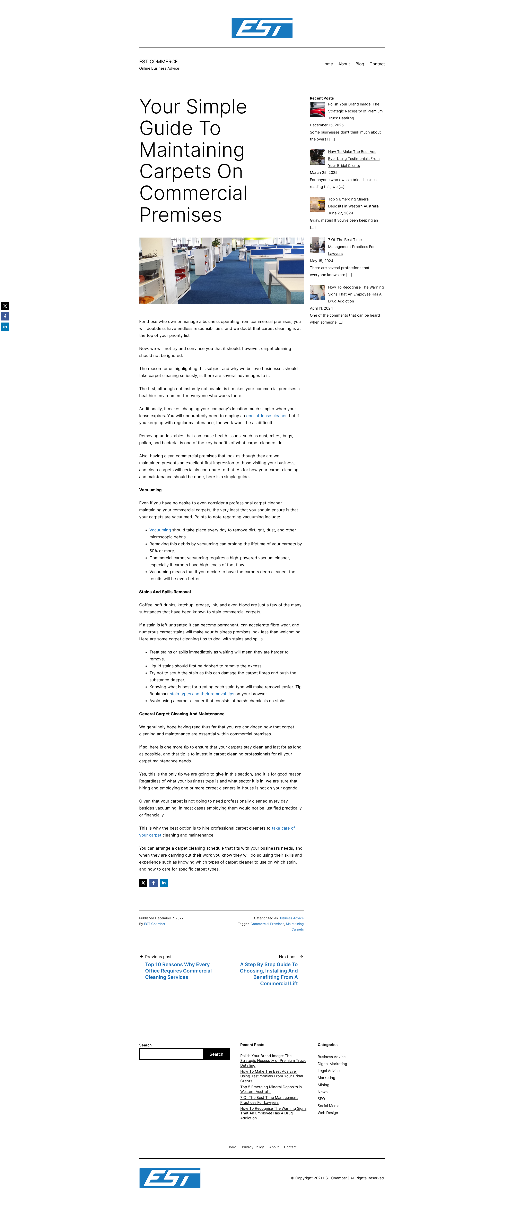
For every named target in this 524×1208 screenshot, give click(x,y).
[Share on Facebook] (153, 883)
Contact (377, 63)
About (344, 63)
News (323, 1092)
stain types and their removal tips (202, 693)
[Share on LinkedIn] (164, 883)
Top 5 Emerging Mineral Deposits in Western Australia (271, 1089)
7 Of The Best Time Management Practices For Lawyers (269, 1099)
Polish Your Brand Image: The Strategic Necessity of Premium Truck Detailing (273, 1061)
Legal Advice (329, 1071)
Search (145, 1045)
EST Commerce (158, 62)
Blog (360, 63)
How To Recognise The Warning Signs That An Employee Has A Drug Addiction (273, 1113)
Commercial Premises (267, 924)
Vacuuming (160, 530)
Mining (323, 1085)
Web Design (328, 1113)
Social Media (328, 1106)
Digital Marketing (332, 1064)
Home (327, 63)
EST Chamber (154, 924)
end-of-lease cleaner (266, 415)
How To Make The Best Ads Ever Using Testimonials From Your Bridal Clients (271, 1076)
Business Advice (291, 918)
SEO (321, 1099)
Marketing (326, 1078)
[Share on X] (143, 883)
